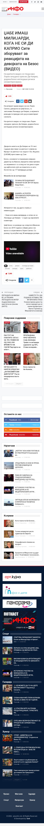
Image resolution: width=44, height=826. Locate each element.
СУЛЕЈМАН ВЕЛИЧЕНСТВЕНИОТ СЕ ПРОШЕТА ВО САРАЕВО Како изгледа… (27, 723)
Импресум (19, 800)
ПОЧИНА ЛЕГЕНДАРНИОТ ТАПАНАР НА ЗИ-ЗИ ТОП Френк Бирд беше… (27, 183)
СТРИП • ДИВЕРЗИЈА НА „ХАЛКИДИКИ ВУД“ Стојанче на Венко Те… (26, 737)
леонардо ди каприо (27, 265)
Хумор (32, 800)
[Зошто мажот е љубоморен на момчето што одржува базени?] (7, 762)
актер (10, 265)
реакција (14, 268)
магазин (7, 268)
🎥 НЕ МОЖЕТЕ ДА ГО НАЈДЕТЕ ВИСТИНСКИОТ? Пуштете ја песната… (26, 688)
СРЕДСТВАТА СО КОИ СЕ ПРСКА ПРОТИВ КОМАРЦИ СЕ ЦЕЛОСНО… (27, 465)
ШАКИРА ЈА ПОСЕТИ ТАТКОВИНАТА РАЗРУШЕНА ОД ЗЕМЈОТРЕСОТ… (26, 196)
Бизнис (26, 322)
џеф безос (29, 268)
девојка (17, 265)
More (5, 2)
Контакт (19, 806)
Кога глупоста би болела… (25, 521)
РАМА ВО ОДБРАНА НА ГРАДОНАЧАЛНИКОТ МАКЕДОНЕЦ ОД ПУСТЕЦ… (25, 477)
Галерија (7, 85)
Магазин (19, 794)
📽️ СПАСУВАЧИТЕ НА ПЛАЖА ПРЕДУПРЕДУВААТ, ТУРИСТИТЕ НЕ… (26, 711)
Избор (14, 85)
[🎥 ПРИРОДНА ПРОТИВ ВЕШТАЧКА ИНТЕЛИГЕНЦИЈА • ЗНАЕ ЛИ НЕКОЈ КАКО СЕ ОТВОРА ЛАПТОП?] (7, 750)
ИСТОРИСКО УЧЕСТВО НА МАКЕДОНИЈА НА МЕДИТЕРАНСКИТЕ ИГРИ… (25, 490)
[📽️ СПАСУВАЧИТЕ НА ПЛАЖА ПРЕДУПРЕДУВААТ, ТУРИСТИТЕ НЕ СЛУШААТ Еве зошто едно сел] (7, 711)
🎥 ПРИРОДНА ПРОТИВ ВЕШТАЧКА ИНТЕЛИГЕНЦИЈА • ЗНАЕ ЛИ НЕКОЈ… (27, 750)
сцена (21, 268)
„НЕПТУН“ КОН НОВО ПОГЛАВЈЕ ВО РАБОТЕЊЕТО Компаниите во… (27, 453)
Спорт (6, 800)
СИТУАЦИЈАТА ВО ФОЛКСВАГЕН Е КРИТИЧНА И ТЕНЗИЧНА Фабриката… (27, 502)
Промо (6, 794)
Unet (28, 818)
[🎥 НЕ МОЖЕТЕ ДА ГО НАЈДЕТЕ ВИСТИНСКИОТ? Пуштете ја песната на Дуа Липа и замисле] (7, 688)
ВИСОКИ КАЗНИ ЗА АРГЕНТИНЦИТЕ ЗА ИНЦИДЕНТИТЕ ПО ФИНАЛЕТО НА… (27, 661)
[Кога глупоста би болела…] (31, 359)
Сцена (20, 85)
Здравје (31, 794)
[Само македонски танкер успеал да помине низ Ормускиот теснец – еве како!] (7, 773)
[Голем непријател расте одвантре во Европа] (9, 534)
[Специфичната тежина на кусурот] (9, 544)
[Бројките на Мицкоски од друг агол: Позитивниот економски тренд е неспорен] (9, 555)
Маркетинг (13, 2)
